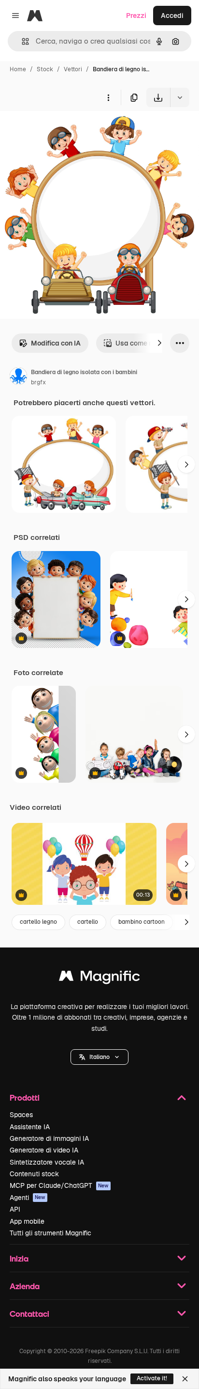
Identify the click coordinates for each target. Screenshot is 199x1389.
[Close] (185, 1379)
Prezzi (136, 15)
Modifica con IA (56, 343)
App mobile (27, 1221)
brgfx (38, 382)
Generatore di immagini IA (49, 1138)
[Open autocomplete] (21, 41)
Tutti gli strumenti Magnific (50, 1233)
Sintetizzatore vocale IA (47, 1162)
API (15, 1209)
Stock (45, 69)
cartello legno (38, 922)
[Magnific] (99, 978)
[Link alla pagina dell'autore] (18, 377)
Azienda (25, 1286)
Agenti (27, 1197)
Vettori (73, 69)
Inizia (19, 1258)
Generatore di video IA (44, 1150)
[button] (99, 1057)
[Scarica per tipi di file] (179, 97)
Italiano (99, 1057)
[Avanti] (159, 343)
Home (18, 69)
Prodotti (25, 1097)
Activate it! (152, 1378)
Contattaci (29, 1314)
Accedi (172, 15)
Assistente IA (30, 1126)
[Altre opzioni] (108, 97)
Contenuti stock (34, 1173)
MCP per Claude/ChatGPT (59, 1185)
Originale (63, 129)
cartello (87, 922)
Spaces (21, 1114)
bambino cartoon (141, 922)
